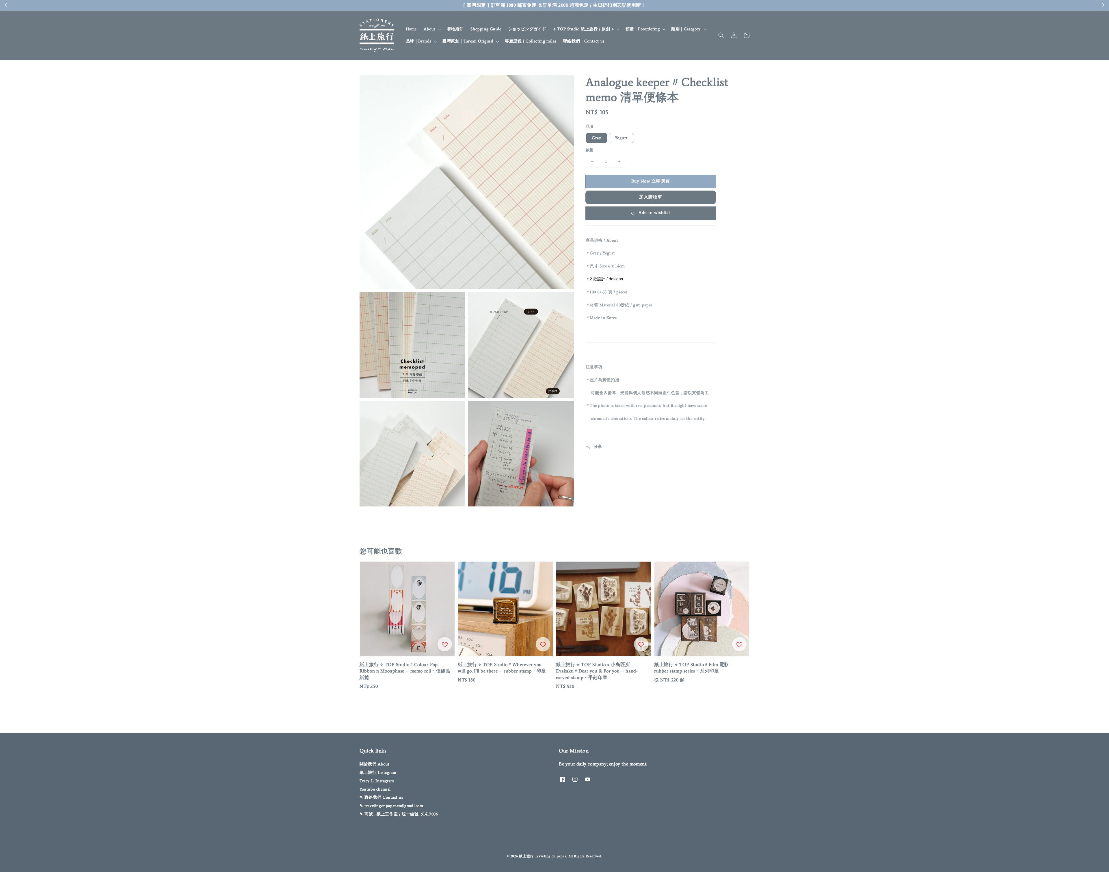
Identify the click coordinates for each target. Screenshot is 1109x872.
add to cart (610, 5)
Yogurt (621, 138)
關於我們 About (375, 764)
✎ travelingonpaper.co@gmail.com (391, 805)
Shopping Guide (485, 29)
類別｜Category (686, 29)
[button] (721, 35)
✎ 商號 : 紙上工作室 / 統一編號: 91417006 (399, 814)
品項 (589, 126)
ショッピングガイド (527, 29)
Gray (596, 138)
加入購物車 (650, 197)
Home (411, 29)
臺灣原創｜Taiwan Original (468, 41)
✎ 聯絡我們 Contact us (381, 797)
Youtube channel (375, 789)
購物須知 (455, 29)
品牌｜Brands (418, 41)
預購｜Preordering (643, 29)
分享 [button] (598, 446)
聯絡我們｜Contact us (583, 41)
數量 (589, 150)
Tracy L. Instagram (377, 780)
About (430, 29)
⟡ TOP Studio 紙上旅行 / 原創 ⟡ (583, 29)
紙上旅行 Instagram (378, 772)
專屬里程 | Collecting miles (530, 41)
